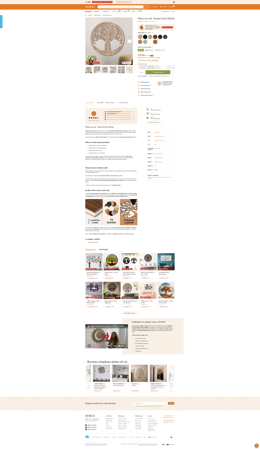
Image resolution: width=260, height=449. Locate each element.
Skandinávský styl (151, 177)
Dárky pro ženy (138, 420)
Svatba (107, 425)
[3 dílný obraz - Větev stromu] (148, 290)
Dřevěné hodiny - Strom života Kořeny (166, 301)
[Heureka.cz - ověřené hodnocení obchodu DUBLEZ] (87, 437)
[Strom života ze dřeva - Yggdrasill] (112, 290)
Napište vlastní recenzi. (153, 122)
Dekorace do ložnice (122, 420)
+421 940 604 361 (168, 416)
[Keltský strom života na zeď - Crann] (148, 261)
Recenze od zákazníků (152, 420)
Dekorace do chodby (122, 425)
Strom (159, 132)
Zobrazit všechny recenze (94, 120)
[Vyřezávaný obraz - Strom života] (166, 261)
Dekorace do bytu (109, 418)
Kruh (155, 144)
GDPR (144, 437)
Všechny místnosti (122, 428)
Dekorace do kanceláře (122, 426)
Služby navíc (150, 426)
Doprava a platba (106, 437)
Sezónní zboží (109, 426)
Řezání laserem (157, 148)
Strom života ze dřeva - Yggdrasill (111, 301)
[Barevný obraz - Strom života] (112, 261)
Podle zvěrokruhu (138, 426)
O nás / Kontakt (151, 418)
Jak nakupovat (138, 437)
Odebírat (171, 403)
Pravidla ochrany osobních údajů (150, 443)
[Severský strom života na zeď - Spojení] (130, 290)
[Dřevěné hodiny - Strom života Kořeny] (166, 290)
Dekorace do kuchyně (122, 423)
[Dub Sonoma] (88, 69)
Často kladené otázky (152, 421)
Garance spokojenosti (96, 437)
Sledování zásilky (151, 430)
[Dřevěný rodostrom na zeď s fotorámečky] (94, 261)
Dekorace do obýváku (122, 418)
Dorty (107, 423)
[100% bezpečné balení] (159, 83)
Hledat (146, 6)
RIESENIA (105, 445)
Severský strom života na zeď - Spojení (130, 301)
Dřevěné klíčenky (109, 428)
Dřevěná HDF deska (158, 153)
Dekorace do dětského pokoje (124, 421)
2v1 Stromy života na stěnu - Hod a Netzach (129, 273)
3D (164, 140)
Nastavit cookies (154, 437)
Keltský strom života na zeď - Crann (147, 273)
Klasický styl (150, 178)
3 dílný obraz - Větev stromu (147, 301)
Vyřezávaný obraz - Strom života (164, 273)
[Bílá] (113, 69)
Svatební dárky (138, 425)
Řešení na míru (109, 421)
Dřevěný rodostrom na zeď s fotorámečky (93, 273)
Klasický (162, 136)
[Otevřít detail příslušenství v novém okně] (150, 66)
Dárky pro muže (168, 177)
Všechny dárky (138, 428)
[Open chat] (257, 446)
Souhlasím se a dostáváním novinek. (149, 406)
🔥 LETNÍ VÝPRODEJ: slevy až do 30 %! (102, 2)
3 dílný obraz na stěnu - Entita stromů (93, 301)
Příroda (155, 132)
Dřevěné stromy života (160, 177)
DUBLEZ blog (150, 428)
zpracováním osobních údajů (147, 406)
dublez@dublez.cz (169, 420)
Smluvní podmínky (153, 445)
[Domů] (85, 15)
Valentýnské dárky (138, 418)
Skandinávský (157, 136)
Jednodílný (156, 140)
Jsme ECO (131, 437)
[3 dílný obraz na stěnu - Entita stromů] (94, 290)
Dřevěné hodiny (109, 420)
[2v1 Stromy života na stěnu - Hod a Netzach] (130, 261)
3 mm (155, 165)
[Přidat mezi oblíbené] (173, 72)
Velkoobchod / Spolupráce (153, 423)
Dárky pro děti (138, 423)
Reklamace (114, 437)
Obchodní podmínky (123, 437)
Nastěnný (161, 140)
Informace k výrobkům (152, 425)
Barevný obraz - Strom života (111, 273)
